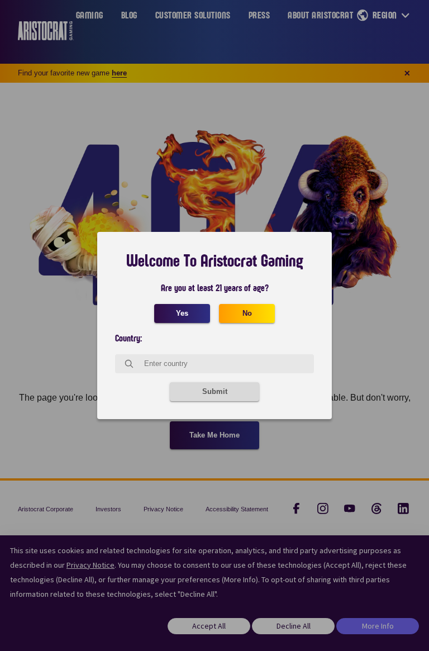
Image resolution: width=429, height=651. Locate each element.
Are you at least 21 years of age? (215, 288)
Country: (128, 339)
